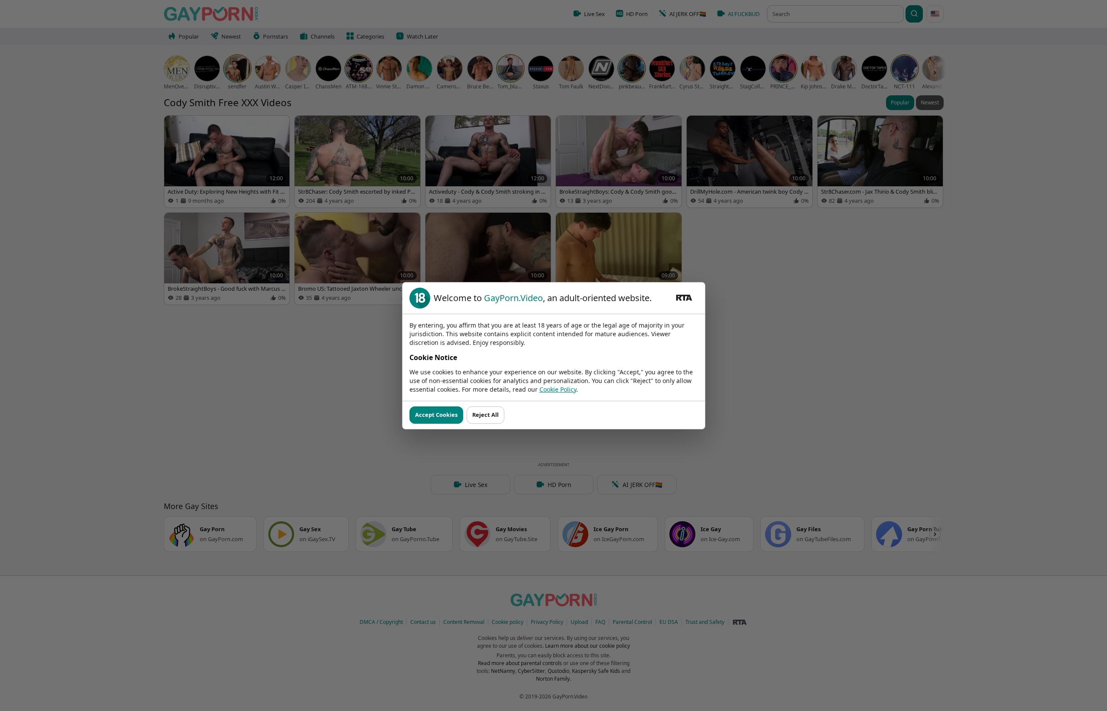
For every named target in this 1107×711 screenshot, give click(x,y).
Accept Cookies (436, 415)
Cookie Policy (557, 389)
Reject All (485, 415)
